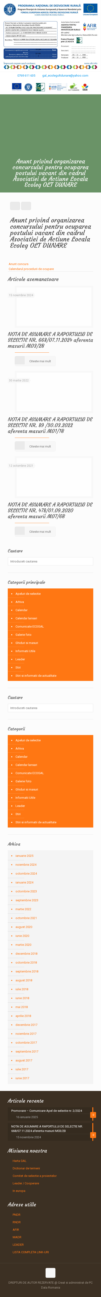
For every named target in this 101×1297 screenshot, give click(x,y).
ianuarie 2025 (24, 855)
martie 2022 (23, 909)
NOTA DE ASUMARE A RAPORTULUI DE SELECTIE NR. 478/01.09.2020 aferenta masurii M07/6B (50, 511)
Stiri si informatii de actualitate (36, 675)
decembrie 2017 (26, 1025)
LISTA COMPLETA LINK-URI (31, 1252)
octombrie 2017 (26, 1042)
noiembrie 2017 (26, 1033)
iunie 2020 (22, 936)
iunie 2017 (22, 1078)
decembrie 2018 (26, 953)
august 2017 (24, 1060)
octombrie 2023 (26, 891)
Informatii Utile (25, 651)
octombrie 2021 (26, 918)
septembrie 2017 (27, 1051)
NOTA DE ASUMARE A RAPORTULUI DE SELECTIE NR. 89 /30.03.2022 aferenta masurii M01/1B (50, 425)
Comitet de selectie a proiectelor (35, 1176)
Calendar (21, 610)
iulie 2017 (22, 1069)
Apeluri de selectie (28, 593)
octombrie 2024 (26, 873)
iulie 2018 (22, 989)
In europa (19, 1191)
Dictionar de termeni (26, 1168)
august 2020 (24, 927)
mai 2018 (22, 1007)
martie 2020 (23, 944)
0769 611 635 (26, 75)
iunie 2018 (22, 998)
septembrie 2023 (27, 900)
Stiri (18, 667)
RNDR (17, 1222)
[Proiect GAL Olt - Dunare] (50, 87)
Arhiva (20, 602)
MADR (17, 1237)
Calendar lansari (26, 618)
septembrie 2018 (27, 971)
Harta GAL (20, 1161)
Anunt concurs (18, 264)
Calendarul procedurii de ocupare (31, 269)
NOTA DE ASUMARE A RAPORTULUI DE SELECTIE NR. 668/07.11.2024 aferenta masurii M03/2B (50, 340)
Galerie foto (23, 634)
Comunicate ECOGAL (30, 626)
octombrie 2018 (26, 962)
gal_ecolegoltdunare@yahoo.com (65, 75)
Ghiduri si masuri (27, 643)
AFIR (16, 1229)
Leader (20, 659)
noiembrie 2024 (26, 864)
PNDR (16, 1214)
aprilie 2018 (23, 1016)
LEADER (18, 1244)
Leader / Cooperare (26, 1183)
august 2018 (24, 980)
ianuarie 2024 (24, 882)
